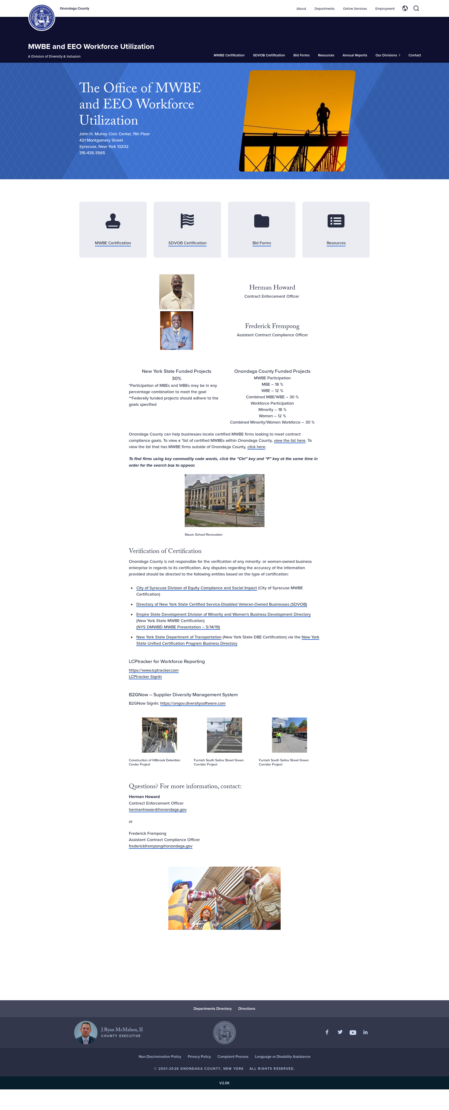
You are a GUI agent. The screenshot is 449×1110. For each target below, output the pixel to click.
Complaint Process (232, 1056)
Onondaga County (74, 8)
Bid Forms (301, 55)
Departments (325, 8)
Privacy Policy (199, 1056)
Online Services (355, 8)
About (301, 8)
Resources (326, 55)
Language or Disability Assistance (283, 1056)
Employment (385, 8)
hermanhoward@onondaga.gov (158, 809)
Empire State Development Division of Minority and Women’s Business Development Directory (223, 614)
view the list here (289, 440)
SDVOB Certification (269, 55)
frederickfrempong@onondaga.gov (160, 846)
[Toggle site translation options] (405, 8)
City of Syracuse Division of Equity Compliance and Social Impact (196, 588)
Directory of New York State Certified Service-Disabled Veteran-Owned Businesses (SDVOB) (221, 604)
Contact (415, 55)
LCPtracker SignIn (145, 676)
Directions (246, 1008)
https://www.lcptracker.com (154, 670)
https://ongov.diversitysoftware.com (193, 703)
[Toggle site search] (416, 8)
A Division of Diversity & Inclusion (54, 56)
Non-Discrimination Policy (160, 1056)
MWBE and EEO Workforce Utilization (91, 46)
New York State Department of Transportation (178, 637)
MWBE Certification (229, 55)
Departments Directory (213, 1008)
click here (256, 447)
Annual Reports (355, 55)
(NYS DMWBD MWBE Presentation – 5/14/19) (178, 627)
